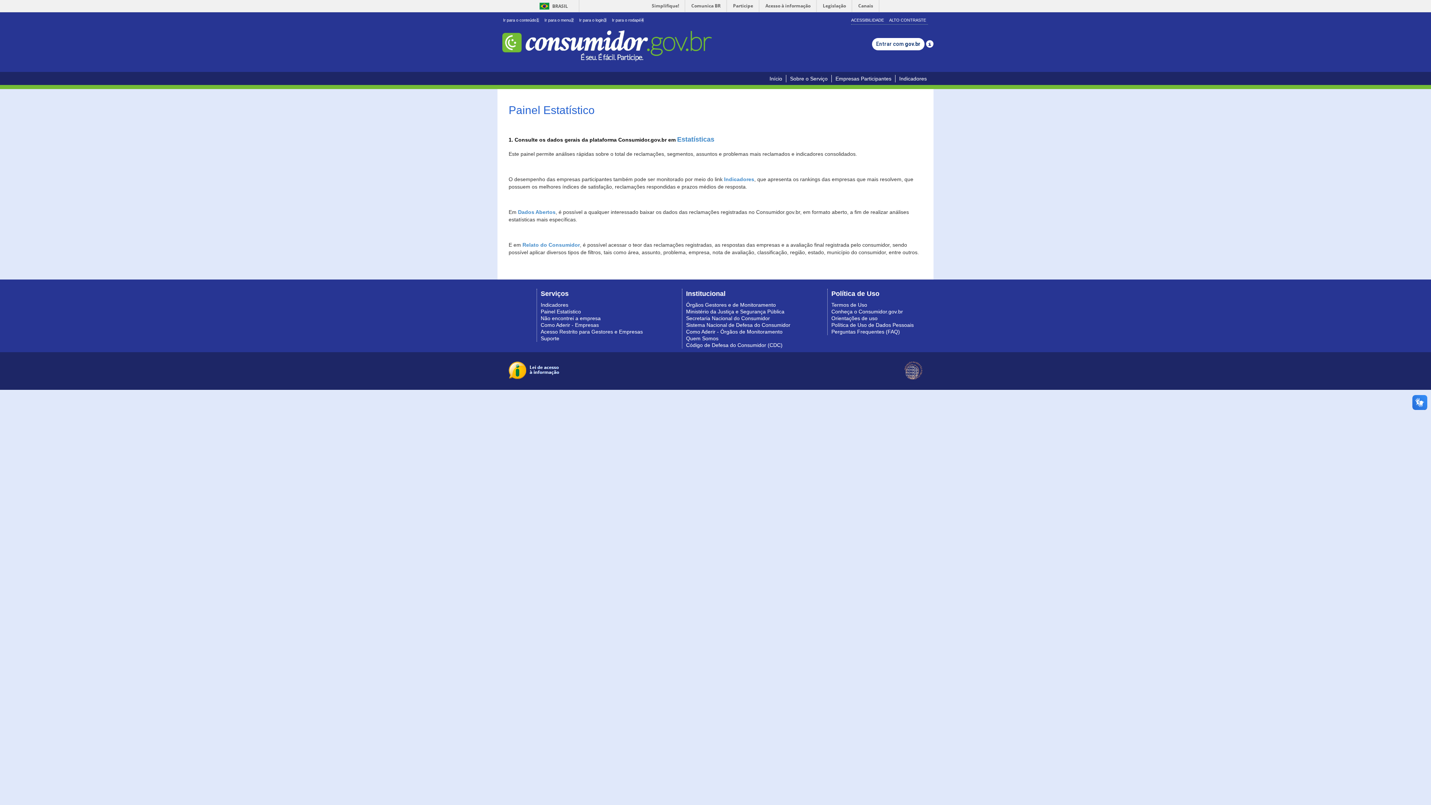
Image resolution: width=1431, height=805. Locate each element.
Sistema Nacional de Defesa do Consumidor (738, 325)
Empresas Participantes (863, 79)
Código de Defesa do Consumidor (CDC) (734, 345)
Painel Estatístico (561, 312)
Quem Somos (702, 338)
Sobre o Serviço (809, 79)
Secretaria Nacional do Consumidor (728, 318)
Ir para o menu (559, 20)
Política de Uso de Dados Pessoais (872, 325)
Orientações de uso (854, 318)
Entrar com (898, 44)
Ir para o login (592, 20)
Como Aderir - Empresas (570, 325)
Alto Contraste (907, 20)
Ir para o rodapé (628, 20)
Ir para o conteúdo (521, 20)
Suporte (550, 338)
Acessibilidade (867, 20)
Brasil (552, 6)
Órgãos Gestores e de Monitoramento (731, 305)
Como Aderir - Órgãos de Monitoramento (734, 332)
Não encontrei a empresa (571, 318)
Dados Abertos (537, 212)
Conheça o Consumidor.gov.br (867, 312)
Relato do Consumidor (551, 245)
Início (776, 79)
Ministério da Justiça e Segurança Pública (735, 312)
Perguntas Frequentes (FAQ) (865, 332)
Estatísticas (695, 139)
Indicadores (913, 79)
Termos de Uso (849, 305)
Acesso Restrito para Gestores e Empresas (592, 332)
